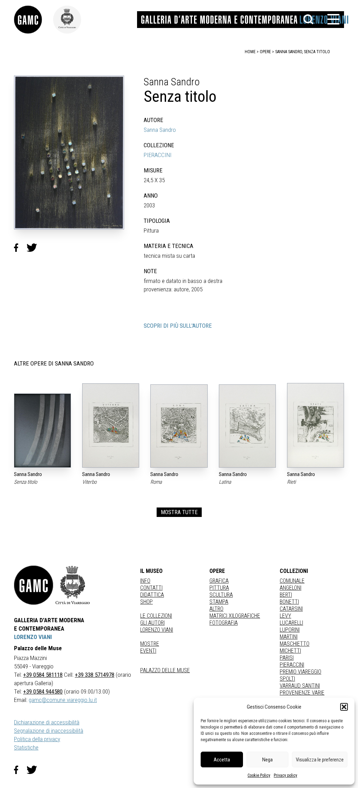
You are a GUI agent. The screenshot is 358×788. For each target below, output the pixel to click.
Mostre (149, 643)
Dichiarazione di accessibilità (46, 722)
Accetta (222, 760)
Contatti (151, 587)
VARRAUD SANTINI (300, 685)
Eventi (148, 650)
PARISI (287, 657)
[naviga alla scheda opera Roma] (179, 426)
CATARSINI (291, 608)
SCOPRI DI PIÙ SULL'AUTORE (178, 325)
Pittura (219, 587)
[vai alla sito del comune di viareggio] (72, 585)
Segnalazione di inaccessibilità (48, 730)
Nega (267, 760)
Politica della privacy (37, 739)
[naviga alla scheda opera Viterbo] (111, 425)
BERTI (286, 594)
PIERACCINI (158, 154)
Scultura (221, 594)
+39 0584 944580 (43, 691)
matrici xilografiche (234, 615)
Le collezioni (156, 615)
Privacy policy (285, 775)
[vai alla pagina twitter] (35, 770)
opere (265, 51)
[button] (344, 706)
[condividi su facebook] (20, 247)
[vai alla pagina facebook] (20, 770)
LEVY (285, 615)
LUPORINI (290, 629)
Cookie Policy (259, 775)
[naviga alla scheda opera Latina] (247, 426)
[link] (33, 20)
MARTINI (289, 636)
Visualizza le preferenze (320, 760)
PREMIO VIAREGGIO (300, 671)
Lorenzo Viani (156, 629)
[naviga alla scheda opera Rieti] (315, 425)
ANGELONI (290, 587)
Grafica (219, 580)
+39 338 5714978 (94, 674)
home (250, 51)
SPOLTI (287, 678)
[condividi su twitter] (35, 247)
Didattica (152, 594)
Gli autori (152, 622)
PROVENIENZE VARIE (302, 692)
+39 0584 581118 (43, 674)
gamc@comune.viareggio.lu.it (63, 699)
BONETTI (289, 601)
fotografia (223, 622)
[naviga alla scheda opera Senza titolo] (42, 430)
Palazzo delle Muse (165, 670)
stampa (218, 601)
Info (145, 580)
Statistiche (26, 747)
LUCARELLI (291, 622)
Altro (216, 608)
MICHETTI (290, 650)
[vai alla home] (33, 585)
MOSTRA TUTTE (179, 512)
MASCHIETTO (294, 643)
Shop (146, 601)
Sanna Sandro (160, 129)
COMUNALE (292, 580)
